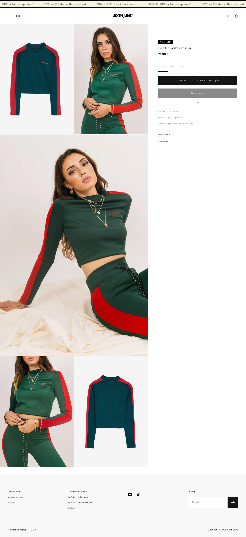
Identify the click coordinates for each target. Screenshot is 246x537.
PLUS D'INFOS (164, 141)
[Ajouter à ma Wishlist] (197, 102)
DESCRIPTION (164, 134)
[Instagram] (130, 494)
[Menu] (10, 16)
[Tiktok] (138, 494)
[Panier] (237, 16)
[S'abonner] (233, 502)
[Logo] (123, 16)
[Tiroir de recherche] (228, 16)
